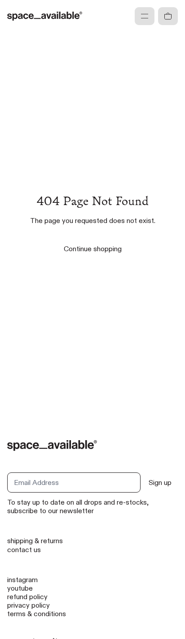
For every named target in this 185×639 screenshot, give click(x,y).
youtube (20, 588)
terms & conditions (36, 613)
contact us (24, 549)
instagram (22, 579)
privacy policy (28, 605)
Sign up (160, 482)
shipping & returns (35, 540)
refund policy (27, 596)
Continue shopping (93, 248)
